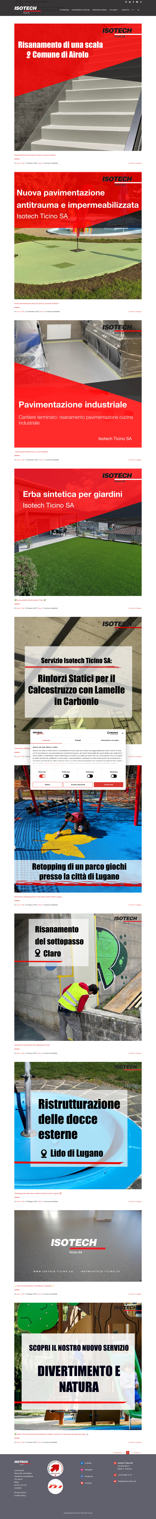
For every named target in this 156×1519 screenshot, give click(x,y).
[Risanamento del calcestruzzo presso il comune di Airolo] (78, 87)
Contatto (17, 1488)
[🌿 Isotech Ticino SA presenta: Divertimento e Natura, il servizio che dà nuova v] (78, 1366)
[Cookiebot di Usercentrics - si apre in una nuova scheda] (108, 733)
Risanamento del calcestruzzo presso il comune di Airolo (35, 155)
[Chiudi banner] (122, 733)
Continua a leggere (135, 163)
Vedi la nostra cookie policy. (55, 763)
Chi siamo (18, 1479)
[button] (138, 10)
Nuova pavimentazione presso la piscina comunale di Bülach (36, 303)
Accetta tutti (108, 785)
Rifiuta (47, 785)
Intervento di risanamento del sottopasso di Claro (32, 1045)
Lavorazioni (19, 1470)
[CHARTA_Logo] (55, 1479)
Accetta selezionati (78, 785)
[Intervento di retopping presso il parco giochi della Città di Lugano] (78, 829)
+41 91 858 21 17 (125, 1475)
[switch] (66, 776)
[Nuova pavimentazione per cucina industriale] (78, 384)
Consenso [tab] (46, 740)
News (40, 163)
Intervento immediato (23, 1473)
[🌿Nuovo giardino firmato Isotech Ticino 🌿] (78, 532)
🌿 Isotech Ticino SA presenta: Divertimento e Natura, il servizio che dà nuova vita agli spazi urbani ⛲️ (51, 1434)
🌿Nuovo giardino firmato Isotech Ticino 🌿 (30, 600)
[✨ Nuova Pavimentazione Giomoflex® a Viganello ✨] (78, 1246)
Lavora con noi (20, 1485)
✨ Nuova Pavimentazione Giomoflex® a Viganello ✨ (34, 1286)
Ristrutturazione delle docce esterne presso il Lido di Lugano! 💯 (38, 1193)
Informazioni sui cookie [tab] (110, 740)
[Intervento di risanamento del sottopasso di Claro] (78, 977)
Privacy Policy (20, 1492)
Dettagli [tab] (78, 740)
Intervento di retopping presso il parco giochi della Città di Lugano (38, 897)
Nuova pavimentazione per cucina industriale (31, 452)
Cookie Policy (20, 1495)
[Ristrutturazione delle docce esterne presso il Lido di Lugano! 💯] (78, 1125)
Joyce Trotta (20, 163)
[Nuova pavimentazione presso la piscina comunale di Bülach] (78, 235)
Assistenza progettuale (23, 1476)
